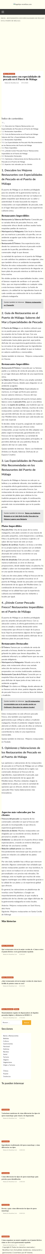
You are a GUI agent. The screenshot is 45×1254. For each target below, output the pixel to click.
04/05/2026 (22, 986)
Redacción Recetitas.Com (12, 82)
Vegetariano (7, 1062)
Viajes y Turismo (9, 1065)
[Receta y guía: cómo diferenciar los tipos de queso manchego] (17, 1193)
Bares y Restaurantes (9, 73)
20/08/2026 (22, 1213)
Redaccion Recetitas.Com (10, 1017)
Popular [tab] (5, 1074)
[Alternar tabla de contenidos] (3, 123)
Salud (5, 1054)
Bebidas (17, 1009)
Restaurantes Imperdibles (13, 131)
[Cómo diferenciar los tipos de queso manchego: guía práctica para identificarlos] (17, 1161)
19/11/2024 (24, 82)
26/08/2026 (22, 1118)
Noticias (6, 1049)
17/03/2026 (22, 1017)
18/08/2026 (22, 1245)
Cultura (6, 1041)
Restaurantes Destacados (13, 156)
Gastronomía (8, 1044)
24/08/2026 (22, 1150)
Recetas (6, 1052)
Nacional (6, 1046)
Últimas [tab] (5, 1071)
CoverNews (17, 1252)
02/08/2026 (22, 954)
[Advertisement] (22, 46)
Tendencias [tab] (7, 1076)
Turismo (6, 1057)
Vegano (6, 1060)
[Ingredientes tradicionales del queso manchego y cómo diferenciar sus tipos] (17, 1129)
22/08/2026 (22, 1181)
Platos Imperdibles (11, 148)
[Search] (41, 11)
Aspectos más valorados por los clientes (18, 164)
